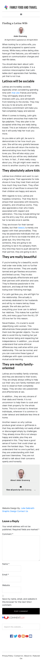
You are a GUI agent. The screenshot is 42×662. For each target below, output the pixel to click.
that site (15, 93)
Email (5, 574)
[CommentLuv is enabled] (14, 617)
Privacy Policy (7, 656)
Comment (7, 534)
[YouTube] (26, 636)
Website (6, 585)
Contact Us (22, 511)
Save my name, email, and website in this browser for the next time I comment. (19, 602)
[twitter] (15, 636)
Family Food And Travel (21, 7)
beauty (21, 227)
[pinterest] (19, 636)
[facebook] (11, 636)
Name (5, 564)
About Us (28, 656)
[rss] (23, 636)
